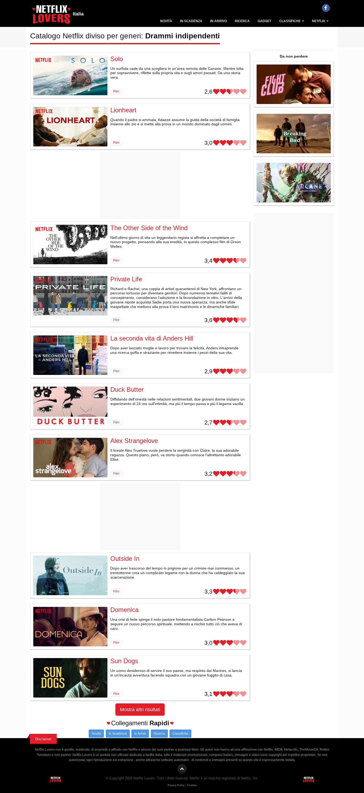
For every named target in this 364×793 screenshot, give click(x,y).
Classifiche (290, 21)
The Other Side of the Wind (149, 227)
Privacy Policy (176, 785)
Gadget (264, 21)
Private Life (126, 279)
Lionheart (123, 110)
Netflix (319, 21)
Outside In (124, 558)
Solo (116, 58)
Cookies (192, 785)
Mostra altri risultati (140, 709)
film (116, 91)
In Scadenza (191, 21)
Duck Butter (127, 389)
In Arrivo (218, 21)
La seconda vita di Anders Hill (151, 338)
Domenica (124, 609)
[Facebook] (326, 8)
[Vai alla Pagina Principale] (51, 16)
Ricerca (242, 21)
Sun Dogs (124, 660)
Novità (166, 21)
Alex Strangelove (134, 440)
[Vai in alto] (182, 769)
